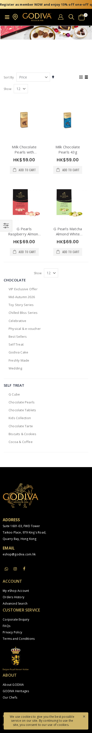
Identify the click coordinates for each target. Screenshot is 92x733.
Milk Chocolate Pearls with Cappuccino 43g (24, 152)
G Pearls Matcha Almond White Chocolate (67, 234)
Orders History (13, 597)
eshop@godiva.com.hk (19, 554)
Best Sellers (18, 336)
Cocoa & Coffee (21, 442)
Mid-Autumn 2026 (22, 297)
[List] (86, 77)
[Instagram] (15, 568)
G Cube (14, 394)
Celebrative (17, 321)
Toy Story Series (21, 305)
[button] (15, 19)
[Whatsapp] (6, 569)
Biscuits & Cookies (23, 434)
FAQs (6, 626)
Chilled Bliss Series (23, 312)
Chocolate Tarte (21, 426)
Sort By (9, 77)
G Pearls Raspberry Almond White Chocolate (24, 234)
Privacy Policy (12, 632)
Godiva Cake (18, 352)
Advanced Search (15, 603)
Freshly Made (19, 360)
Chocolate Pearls (22, 402)
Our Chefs (10, 697)
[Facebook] (24, 568)
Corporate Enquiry (16, 619)
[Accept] (83, 716)
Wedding (15, 368)
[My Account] (60, 17)
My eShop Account (16, 591)
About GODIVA (13, 685)
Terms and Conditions (19, 639)
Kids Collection (20, 418)
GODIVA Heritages (16, 691)
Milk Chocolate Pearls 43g (67, 149)
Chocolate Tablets (22, 410)
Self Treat (16, 344)
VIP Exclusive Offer (23, 289)
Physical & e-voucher (25, 328)
